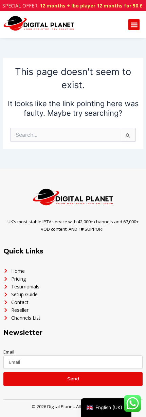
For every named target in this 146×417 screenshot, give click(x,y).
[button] (134, 24)
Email (8, 352)
